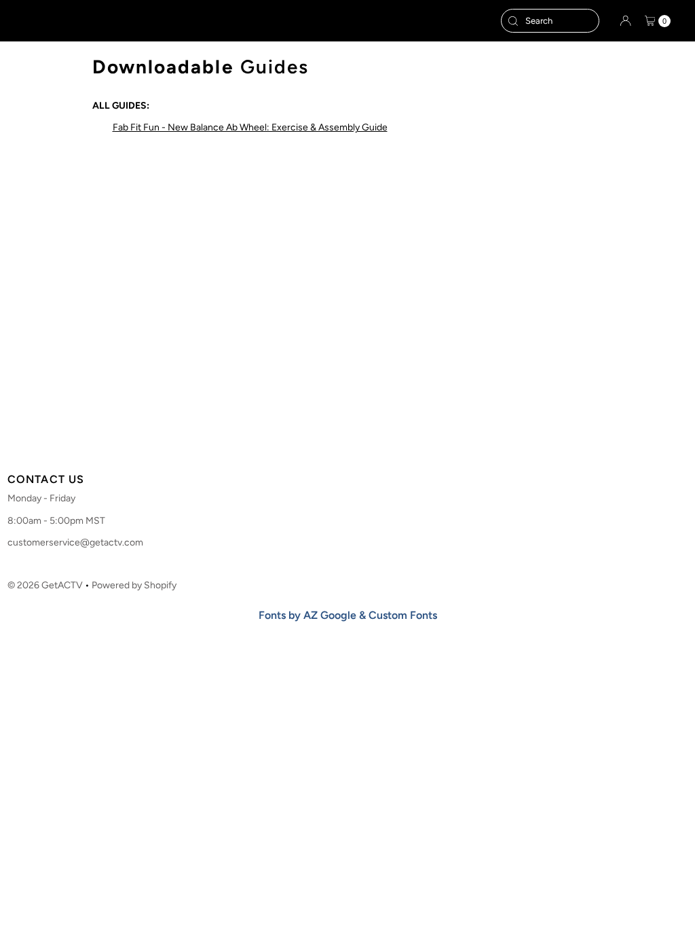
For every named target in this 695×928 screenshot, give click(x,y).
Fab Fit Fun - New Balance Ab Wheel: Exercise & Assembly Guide (250, 127)
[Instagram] (343, 442)
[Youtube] (370, 442)
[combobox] (550, 21)
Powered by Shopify (134, 585)
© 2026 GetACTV (45, 585)
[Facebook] (320, 442)
